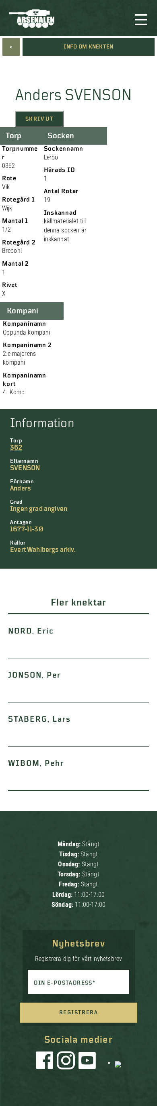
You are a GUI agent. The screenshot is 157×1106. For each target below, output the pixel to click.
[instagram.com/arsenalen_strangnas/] (66, 1062)
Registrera (78, 1012)
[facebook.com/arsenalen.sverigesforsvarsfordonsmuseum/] (46, 1062)
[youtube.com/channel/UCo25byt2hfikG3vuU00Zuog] (87, 1062)
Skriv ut (39, 119)
